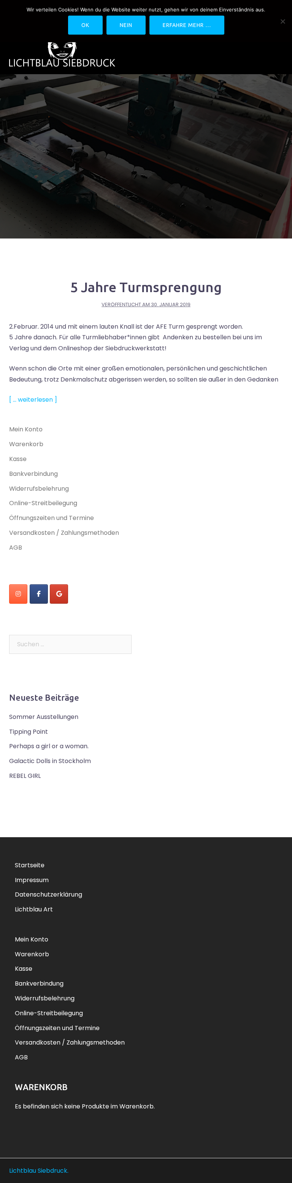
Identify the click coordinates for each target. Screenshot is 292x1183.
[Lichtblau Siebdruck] (62, 47)
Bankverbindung (33, 473)
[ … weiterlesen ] (33, 399)
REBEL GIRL (25, 775)
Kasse (18, 459)
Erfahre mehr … (187, 25)
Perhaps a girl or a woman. (49, 746)
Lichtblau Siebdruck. (38, 1170)
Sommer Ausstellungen (43, 716)
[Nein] (282, 21)
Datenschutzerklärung (48, 894)
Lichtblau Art (34, 909)
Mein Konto (26, 429)
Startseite (29, 865)
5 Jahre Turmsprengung (146, 287)
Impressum (32, 880)
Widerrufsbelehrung (39, 488)
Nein (126, 25)
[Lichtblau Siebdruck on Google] (59, 594)
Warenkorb (26, 444)
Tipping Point (28, 731)
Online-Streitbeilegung (43, 503)
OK (85, 25)
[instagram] (18, 594)
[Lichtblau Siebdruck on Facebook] (39, 594)
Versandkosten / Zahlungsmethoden (64, 532)
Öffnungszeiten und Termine (51, 518)
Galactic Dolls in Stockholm (50, 761)
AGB (15, 547)
